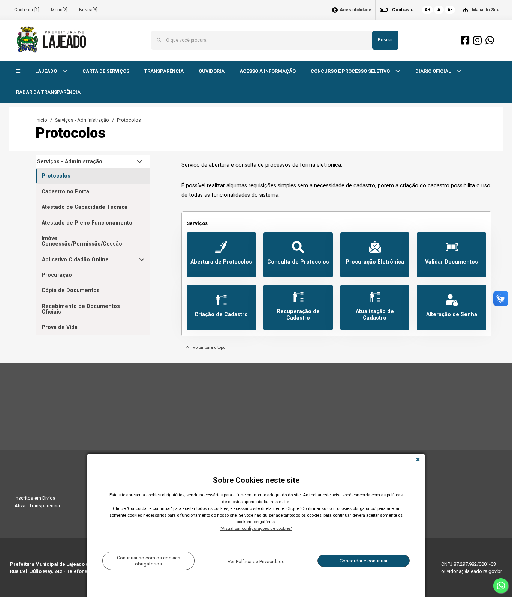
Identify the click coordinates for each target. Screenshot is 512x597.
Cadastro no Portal (66, 191)
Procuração (57, 275)
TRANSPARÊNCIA (164, 71)
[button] (18, 71)
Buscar (385, 39)
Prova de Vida (60, 327)
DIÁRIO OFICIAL (433, 71)
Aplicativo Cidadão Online (75, 259)
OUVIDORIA (212, 71)
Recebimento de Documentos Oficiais (81, 309)
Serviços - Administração (82, 120)
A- (449, 9)
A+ (427, 9)
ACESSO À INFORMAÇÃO (268, 71)
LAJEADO (46, 71)
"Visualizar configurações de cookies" (256, 528)
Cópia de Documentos (71, 290)
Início (41, 120)
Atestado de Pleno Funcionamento (87, 223)
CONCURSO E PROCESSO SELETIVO (351, 71)
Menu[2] (59, 9)
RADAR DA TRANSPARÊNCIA (48, 92)
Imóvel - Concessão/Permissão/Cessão (82, 241)
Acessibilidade (355, 10)
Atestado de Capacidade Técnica (84, 207)
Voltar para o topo (207, 347)
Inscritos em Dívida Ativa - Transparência (37, 501)
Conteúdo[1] (26, 9)
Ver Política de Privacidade (256, 561)
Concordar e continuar (364, 561)
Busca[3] (88, 9)
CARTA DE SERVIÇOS (105, 71)
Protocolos (129, 120)
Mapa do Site (486, 10)
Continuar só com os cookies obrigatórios (148, 560)
